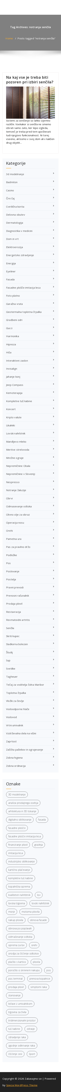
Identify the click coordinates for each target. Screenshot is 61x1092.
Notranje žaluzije (16, 490)
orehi (34, 945)
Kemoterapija (14, 393)
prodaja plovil (16, 987)
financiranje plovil (18, 844)
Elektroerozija (14, 247)
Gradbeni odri (14, 320)
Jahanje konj (13, 376)
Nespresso (12, 482)
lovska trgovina (16, 903)
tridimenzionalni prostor (22, 1020)
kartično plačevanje (19, 869)
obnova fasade (38, 920)
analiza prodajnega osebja (23, 802)
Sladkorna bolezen (17, 644)
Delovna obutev (15, 214)
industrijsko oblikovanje (21, 861)
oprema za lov (16, 945)
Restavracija (13, 611)
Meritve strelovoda (17, 449)
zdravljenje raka (17, 1037)
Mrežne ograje (15, 457)
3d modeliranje (15, 174)
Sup (8, 660)
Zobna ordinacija (16, 765)
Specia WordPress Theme (21, 1085)
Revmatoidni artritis (18, 619)
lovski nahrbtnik (40, 903)
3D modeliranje (17, 794)
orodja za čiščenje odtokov (23, 953)
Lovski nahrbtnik (15, 433)
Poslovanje (12, 571)
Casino (10, 190)
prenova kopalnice (39, 978)
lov (38, 894)
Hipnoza (11, 344)
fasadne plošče (17, 828)
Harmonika (12, 336)
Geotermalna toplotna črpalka (24, 312)
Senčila (10, 628)
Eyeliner (11, 271)
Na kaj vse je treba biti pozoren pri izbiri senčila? (29, 79)
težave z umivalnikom (20, 1003)
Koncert (11, 409)
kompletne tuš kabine (20, 878)
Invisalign (11, 368)
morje (11, 911)
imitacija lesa (15, 853)
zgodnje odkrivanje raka (21, 1045)
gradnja (38, 844)
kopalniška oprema (19, 886)
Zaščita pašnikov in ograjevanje (24, 749)
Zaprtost (11, 741)
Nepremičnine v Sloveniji (20, 474)
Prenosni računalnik (17, 595)
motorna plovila (30, 911)
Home (9, 38)
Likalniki (10, 425)
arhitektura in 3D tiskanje (22, 811)
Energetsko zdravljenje (20, 255)
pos (48, 970)
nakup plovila (15, 920)
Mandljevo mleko (16, 441)
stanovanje (14, 995)
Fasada (10, 279)
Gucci (9, 328)
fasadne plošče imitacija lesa (24, 836)
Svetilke (10, 668)
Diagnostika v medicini (19, 230)
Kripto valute (14, 417)
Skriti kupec (12, 636)
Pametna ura (13, 538)
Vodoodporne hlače (17, 709)
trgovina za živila (17, 1012)
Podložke (11, 555)
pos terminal (15, 978)
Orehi (9, 530)
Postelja (11, 579)
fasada (42, 819)
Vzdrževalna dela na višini (21, 733)
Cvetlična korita (15, 206)
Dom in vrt (12, 239)
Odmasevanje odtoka (19, 506)
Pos (8, 563)
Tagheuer (12, 676)
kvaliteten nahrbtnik (19, 894)
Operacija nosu (15, 522)
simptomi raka (38, 987)
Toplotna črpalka (16, 692)
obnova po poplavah (20, 928)
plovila (36, 961)
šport (32, 1054)
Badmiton (12, 182)
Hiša (8, 352)
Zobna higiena (14, 757)
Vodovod (11, 717)
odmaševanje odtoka (20, 936)
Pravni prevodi (15, 587)
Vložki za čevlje (15, 701)
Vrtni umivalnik (14, 725)
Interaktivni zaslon (17, 360)
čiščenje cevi (15, 1054)
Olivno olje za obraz (18, 514)
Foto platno (13, 295)
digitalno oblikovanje (19, 819)
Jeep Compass (14, 384)
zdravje (31, 1028)
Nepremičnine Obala (18, 465)
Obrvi (9, 498)
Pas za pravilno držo (18, 547)
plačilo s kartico (17, 961)
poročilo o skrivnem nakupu (24, 970)
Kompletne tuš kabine (19, 401)
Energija (11, 263)
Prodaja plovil (14, 603)
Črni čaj (10, 198)
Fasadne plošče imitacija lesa (23, 287)
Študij (9, 652)
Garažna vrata (14, 303)
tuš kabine (14, 1028)
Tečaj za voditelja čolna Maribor (25, 684)
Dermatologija (14, 222)
